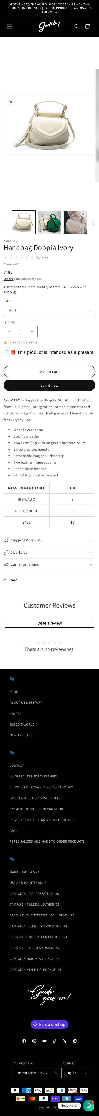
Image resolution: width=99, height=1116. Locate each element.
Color (7, 301)
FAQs (13, 830)
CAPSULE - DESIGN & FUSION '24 (34, 948)
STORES (15, 713)
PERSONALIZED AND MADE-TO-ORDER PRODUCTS (47, 841)
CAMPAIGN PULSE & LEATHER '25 (34, 904)
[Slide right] (93, 223)
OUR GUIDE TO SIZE (25, 872)
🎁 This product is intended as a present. (52, 352)
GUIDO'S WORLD (22, 724)
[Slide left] (5, 223)
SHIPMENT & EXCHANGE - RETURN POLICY (41, 787)
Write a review (49, 623)
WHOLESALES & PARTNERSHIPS (33, 776)
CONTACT (17, 765)
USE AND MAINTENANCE (28, 882)
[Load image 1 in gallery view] (23, 222)
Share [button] (12, 580)
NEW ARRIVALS (21, 735)
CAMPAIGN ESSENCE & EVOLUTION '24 (38, 926)
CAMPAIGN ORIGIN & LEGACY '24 (34, 959)
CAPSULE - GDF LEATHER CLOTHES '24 (39, 937)
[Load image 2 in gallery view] (49, 222)
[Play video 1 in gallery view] (75, 222)
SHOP (14, 692)
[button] (9, 26)
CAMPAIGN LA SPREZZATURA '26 (34, 893)
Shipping (9, 278)
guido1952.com (54, 1107)
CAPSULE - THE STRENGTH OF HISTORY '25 (42, 915)
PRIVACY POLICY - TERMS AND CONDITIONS (42, 820)
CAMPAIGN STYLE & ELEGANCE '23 (35, 969)
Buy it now (49, 385)
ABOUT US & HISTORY (26, 702)
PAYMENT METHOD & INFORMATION (36, 809)
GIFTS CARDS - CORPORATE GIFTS (35, 798)
